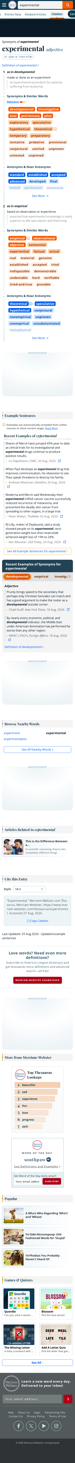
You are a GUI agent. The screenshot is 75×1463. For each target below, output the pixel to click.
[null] (48, 1159)
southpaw (35, 1159)
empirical (41, 576)
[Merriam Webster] (37, 1145)
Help (11, 1412)
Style (7, 889)
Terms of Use (57, 1416)
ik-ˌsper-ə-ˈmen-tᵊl (17, 57)
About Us (24, 1412)
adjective (54, 49)
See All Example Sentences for (36, 551)
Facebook (18, 1426)
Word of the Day (37, 1153)
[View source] (60, 461)
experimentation (15, 739)
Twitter (31, 1426)
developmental (17, 576)
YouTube (44, 1426)
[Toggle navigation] (4, 5)
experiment (12, 733)
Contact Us (16, 1416)
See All (36, 1363)
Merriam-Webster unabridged (38, 980)
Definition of (19, 65)
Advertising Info (55, 1412)
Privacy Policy (36, 1416)
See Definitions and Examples (36, 1166)
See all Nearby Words (36, 749)
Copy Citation (39, 921)
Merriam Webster (11, 1383)
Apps (37, 1412)
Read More (51, 428)
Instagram (56, 1426)
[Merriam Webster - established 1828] (12, 5)
